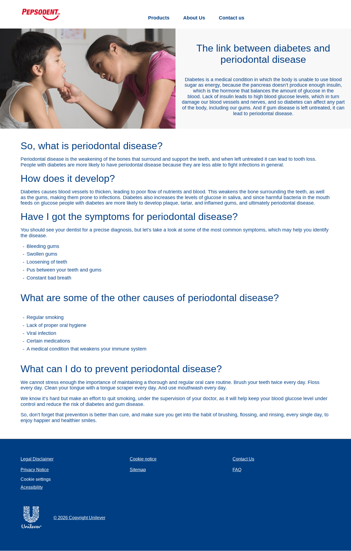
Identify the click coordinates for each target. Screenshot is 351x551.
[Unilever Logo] (32, 527)
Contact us (231, 18)
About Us (194, 18)
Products (158, 18)
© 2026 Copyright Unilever (79, 517)
